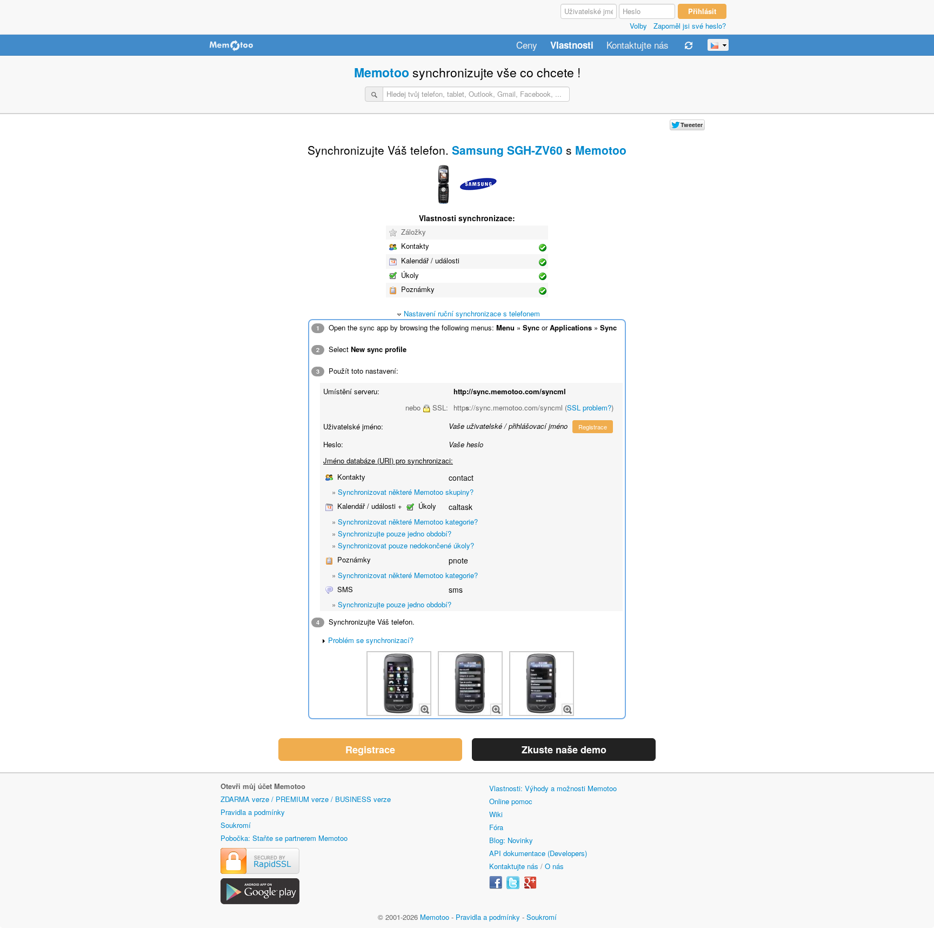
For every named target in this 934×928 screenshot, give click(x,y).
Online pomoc (510, 801)
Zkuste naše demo (564, 750)
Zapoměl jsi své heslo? (689, 26)
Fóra (496, 827)
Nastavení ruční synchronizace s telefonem (472, 313)
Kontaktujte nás (637, 45)
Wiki (496, 814)
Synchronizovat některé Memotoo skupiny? (405, 492)
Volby (638, 26)
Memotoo (381, 72)
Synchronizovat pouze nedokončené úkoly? (406, 545)
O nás (554, 866)
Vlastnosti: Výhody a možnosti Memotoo (553, 788)
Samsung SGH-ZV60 (507, 150)
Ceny (526, 45)
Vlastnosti (571, 45)
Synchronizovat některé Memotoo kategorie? (408, 521)
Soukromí (236, 825)
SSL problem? (589, 407)
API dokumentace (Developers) (538, 853)
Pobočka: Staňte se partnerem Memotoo (284, 838)
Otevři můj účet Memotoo (263, 786)
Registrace (592, 426)
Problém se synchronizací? (370, 640)
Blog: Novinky (511, 840)
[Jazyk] (718, 45)
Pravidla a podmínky (253, 812)
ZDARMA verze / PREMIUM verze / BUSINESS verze (306, 799)
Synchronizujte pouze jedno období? (394, 533)
